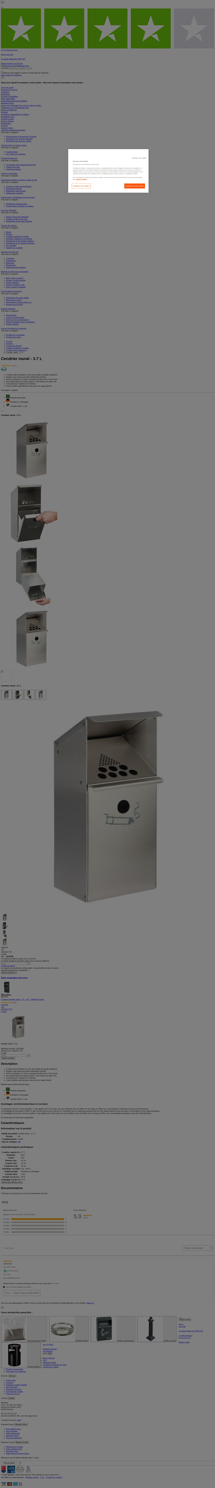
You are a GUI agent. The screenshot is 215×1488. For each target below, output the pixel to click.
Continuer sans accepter (139, 158)
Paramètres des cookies (81, 186)
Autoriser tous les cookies (135, 186)
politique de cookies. (81, 179)
